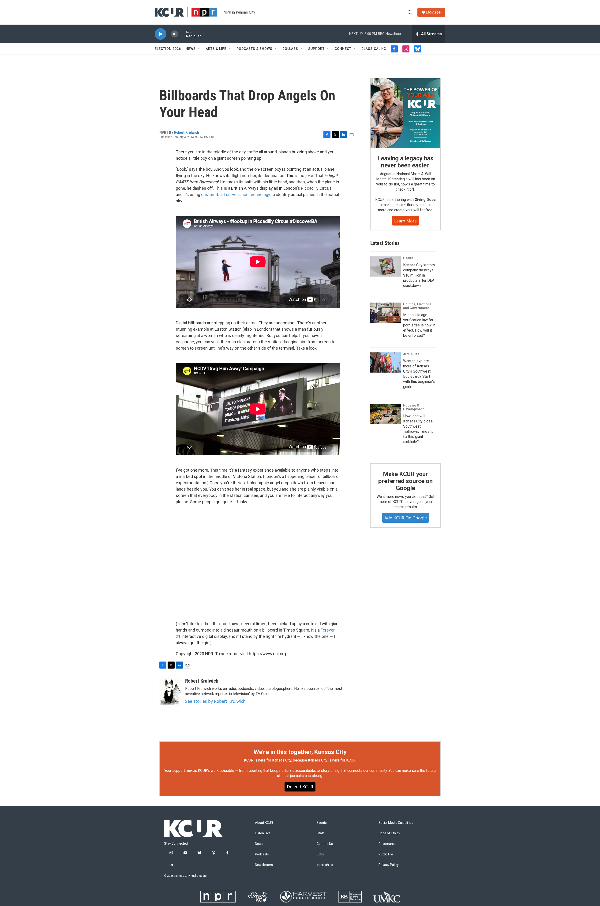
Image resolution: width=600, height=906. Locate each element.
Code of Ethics (389, 833)
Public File (386, 854)
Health (408, 258)
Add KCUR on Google (405, 518)
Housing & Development (413, 407)
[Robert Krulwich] (169, 692)
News (191, 49)
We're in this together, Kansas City (300, 751)
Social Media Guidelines (396, 823)
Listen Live (262, 833)
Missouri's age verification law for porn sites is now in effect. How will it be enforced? (419, 325)
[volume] (175, 34)
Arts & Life (216, 49)
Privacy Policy (389, 865)
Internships (325, 865)
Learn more (405, 221)
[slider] (182, 33)
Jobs (320, 854)
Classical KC (373, 49)
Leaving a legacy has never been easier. (405, 162)
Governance (387, 844)
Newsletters (264, 865)
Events (322, 823)
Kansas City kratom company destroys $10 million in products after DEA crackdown (419, 275)
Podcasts (262, 854)
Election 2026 (168, 49)
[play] (160, 34)
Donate (433, 12)
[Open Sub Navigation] (199, 49)
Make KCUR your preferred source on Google (405, 481)
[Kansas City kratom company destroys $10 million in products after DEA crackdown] (385, 266)
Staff (321, 833)
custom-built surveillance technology (235, 194)
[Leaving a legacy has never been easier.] (405, 113)
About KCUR (264, 823)
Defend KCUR (300, 786)
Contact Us (325, 844)
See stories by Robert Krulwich (215, 701)
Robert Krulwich (186, 132)
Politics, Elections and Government (417, 306)
